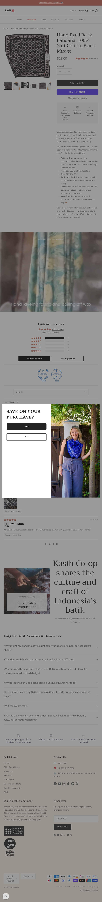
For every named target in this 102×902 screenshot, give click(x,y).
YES (27, 426)
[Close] (97, 407)
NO (26, 437)
